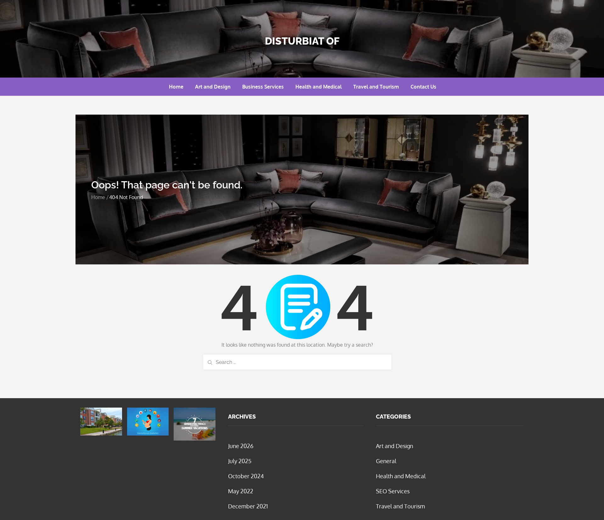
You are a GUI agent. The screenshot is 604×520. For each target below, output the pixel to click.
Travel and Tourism (376, 87)
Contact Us (423, 87)
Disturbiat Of (302, 41)
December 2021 (248, 506)
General (386, 461)
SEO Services (393, 491)
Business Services (263, 87)
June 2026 (241, 445)
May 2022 (240, 491)
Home (176, 87)
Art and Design (213, 87)
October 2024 (246, 476)
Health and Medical (318, 87)
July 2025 (239, 461)
